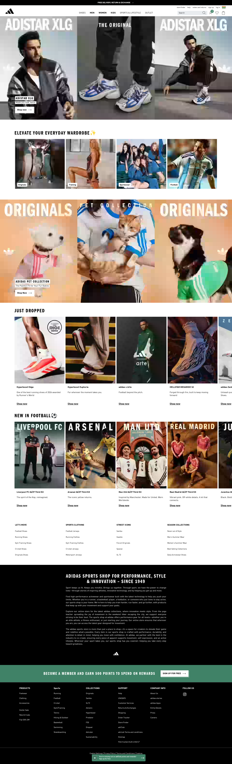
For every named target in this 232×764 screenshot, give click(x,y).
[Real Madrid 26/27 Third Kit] (193, 465)
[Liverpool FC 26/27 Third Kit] (39, 465)
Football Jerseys (72, 531)
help (189, 7)
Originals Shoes (21, 555)
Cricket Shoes (20, 549)
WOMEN (102, 13)
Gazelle (119, 537)
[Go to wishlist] (217, 13)
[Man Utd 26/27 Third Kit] (141, 465)
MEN (92, 13)
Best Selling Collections (177, 549)
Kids (113, 13)
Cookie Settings (96, 753)
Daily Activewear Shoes (176, 555)
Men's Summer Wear (175, 537)
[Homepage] (9, 11)
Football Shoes (21, 531)
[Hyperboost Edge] (39, 362)
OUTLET (149, 13)
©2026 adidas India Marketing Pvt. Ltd (116, 760)
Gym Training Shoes (23, 543)
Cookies (139, 753)
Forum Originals (123, 543)
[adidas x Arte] (141, 362)
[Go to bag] (223, 13)
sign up (211, 7)
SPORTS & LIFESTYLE (130, 13)
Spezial (119, 549)
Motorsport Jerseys (74, 555)
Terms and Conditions (126, 753)
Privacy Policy (109, 753)
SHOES (82, 13)
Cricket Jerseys (72, 549)
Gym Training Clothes (75, 543)
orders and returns (199, 7)
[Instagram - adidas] (198, 694)
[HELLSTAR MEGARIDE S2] (193, 362)
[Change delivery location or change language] (224, 7)
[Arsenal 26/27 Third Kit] (90, 465)
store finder (181, 7)
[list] (116, 362)
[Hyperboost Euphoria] (90, 362)
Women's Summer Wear (177, 543)
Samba (119, 531)
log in (218, 7)
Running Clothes (73, 537)
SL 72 (119, 555)
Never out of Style (174, 531)
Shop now (22, 404)
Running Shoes (21, 537)
